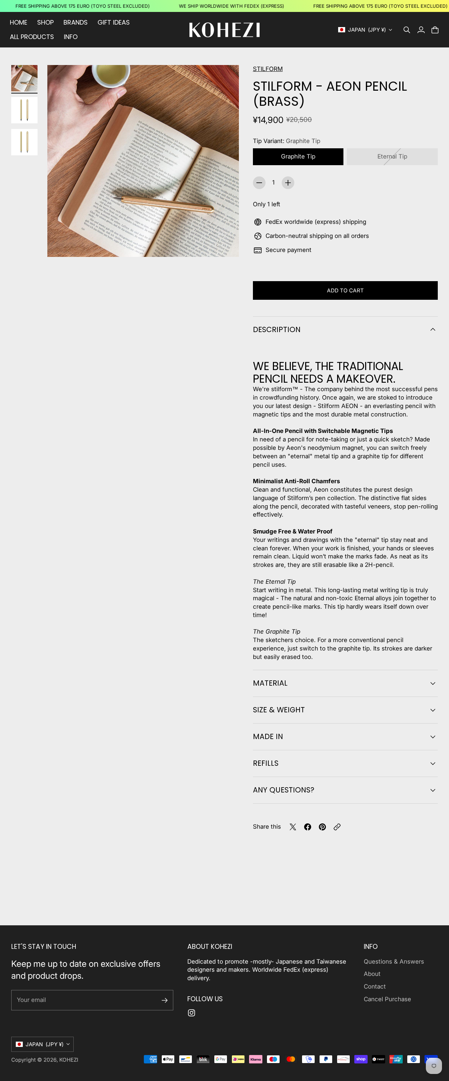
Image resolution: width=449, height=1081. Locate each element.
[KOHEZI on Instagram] (191, 1013)
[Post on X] (293, 827)
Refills (266, 763)
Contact (375, 986)
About (372, 973)
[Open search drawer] (407, 30)
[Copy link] (337, 827)
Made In (268, 736)
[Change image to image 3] (24, 142)
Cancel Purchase (387, 999)
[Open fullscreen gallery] (225, 243)
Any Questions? (283, 790)
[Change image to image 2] (24, 110)
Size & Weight (279, 710)
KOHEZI (68, 1059)
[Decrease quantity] (259, 182)
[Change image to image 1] (24, 78)
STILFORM (268, 68)
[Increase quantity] (288, 182)
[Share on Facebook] (307, 827)
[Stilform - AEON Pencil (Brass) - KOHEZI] (143, 161)
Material (270, 683)
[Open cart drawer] (435, 30)
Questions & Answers (394, 961)
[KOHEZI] (224, 29)
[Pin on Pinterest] (322, 827)
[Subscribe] (164, 1000)
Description (277, 329)
